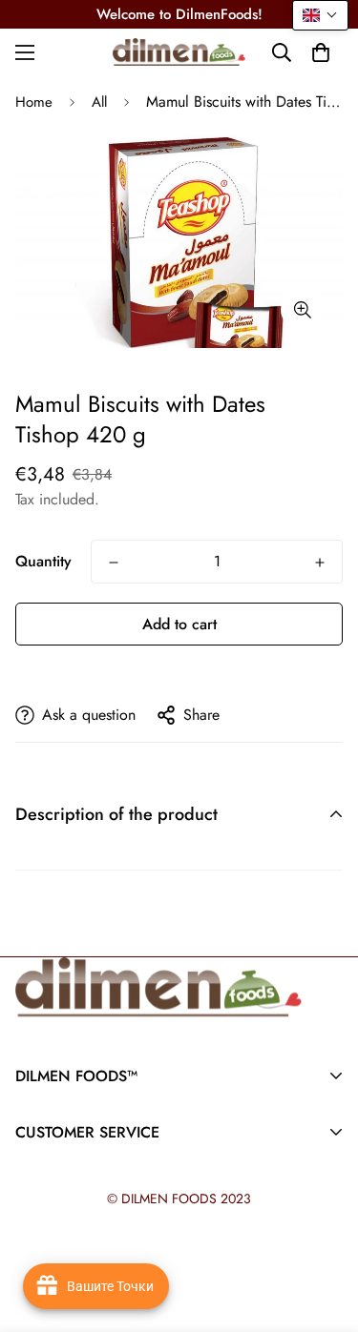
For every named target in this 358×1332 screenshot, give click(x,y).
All (99, 102)
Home (34, 102)
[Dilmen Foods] (179, 52)
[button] (321, 52)
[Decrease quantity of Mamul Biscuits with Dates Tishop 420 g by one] (114, 562)
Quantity (43, 561)
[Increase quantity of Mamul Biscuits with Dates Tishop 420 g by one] (320, 562)
